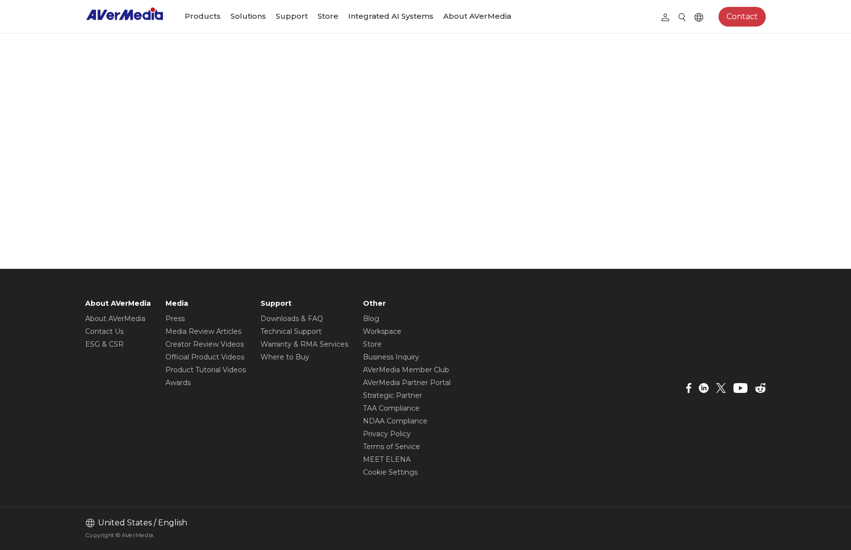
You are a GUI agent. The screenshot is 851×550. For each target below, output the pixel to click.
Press (175, 318)
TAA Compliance (391, 408)
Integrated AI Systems (390, 16)
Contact (742, 16)
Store (328, 16)
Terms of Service (391, 446)
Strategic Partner (392, 395)
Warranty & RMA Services (304, 344)
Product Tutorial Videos (205, 369)
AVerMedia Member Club (406, 369)
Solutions (248, 16)
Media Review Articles (203, 331)
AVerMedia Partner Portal (407, 382)
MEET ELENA (387, 459)
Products (203, 16)
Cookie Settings (390, 472)
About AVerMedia (477, 16)
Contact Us (104, 331)
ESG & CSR (104, 344)
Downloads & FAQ (292, 318)
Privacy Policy (387, 433)
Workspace (382, 331)
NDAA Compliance (395, 421)
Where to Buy (285, 357)
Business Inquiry (391, 357)
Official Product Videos (204, 357)
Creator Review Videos (204, 344)
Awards (178, 382)
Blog (371, 318)
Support (292, 16)
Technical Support (291, 331)
